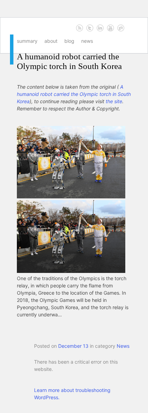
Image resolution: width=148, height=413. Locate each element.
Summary (27, 41)
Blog (69, 41)
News (87, 41)
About (50, 41)
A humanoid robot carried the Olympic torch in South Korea (69, 61)
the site (114, 101)
